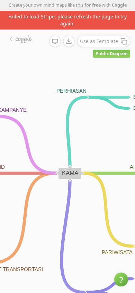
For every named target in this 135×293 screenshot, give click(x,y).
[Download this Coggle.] (68, 41)
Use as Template (99, 41)
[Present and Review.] (55, 41)
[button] (121, 279)
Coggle (119, 5)
